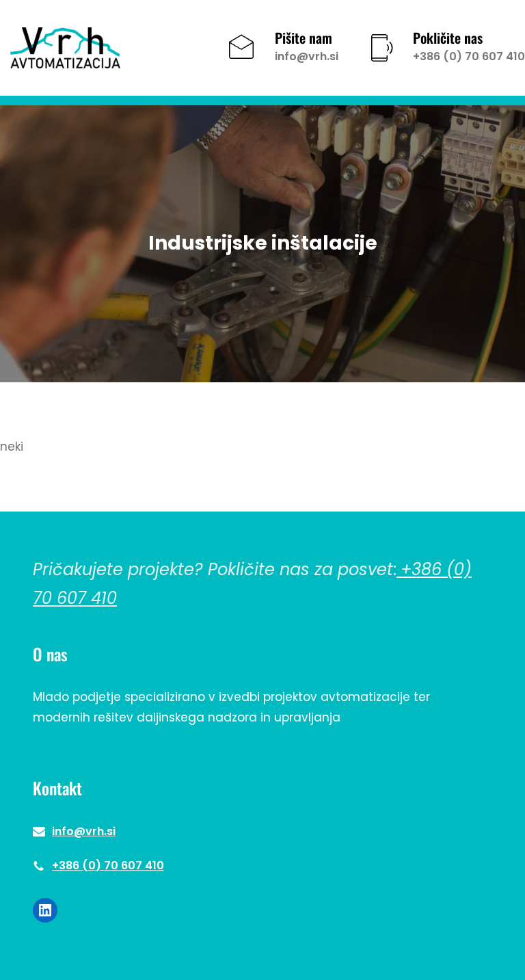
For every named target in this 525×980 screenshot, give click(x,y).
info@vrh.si (306, 56)
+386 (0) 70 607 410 (469, 56)
